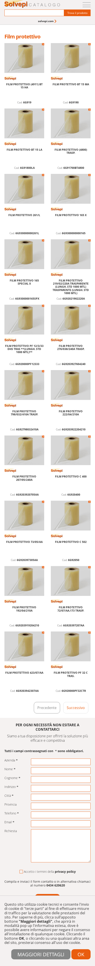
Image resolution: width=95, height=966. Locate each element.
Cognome (11, 778)
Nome (8, 769)
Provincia (10, 804)
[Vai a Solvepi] (32, 4)
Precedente (47, 707)
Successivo (76, 707)
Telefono (10, 813)
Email (8, 822)
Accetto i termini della (50, 872)
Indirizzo (10, 787)
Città (7, 796)
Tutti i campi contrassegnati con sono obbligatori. (44, 751)
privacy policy (65, 871)
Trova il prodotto (77, 13)
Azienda (9, 760)
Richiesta (10, 831)
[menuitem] (47, 21)
